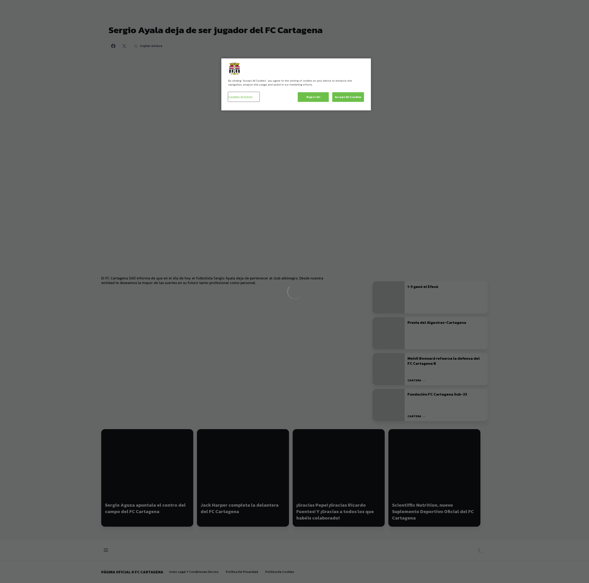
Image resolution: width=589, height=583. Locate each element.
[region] (296, 84)
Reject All (313, 97)
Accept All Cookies (348, 97)
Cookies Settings (240, 97)
